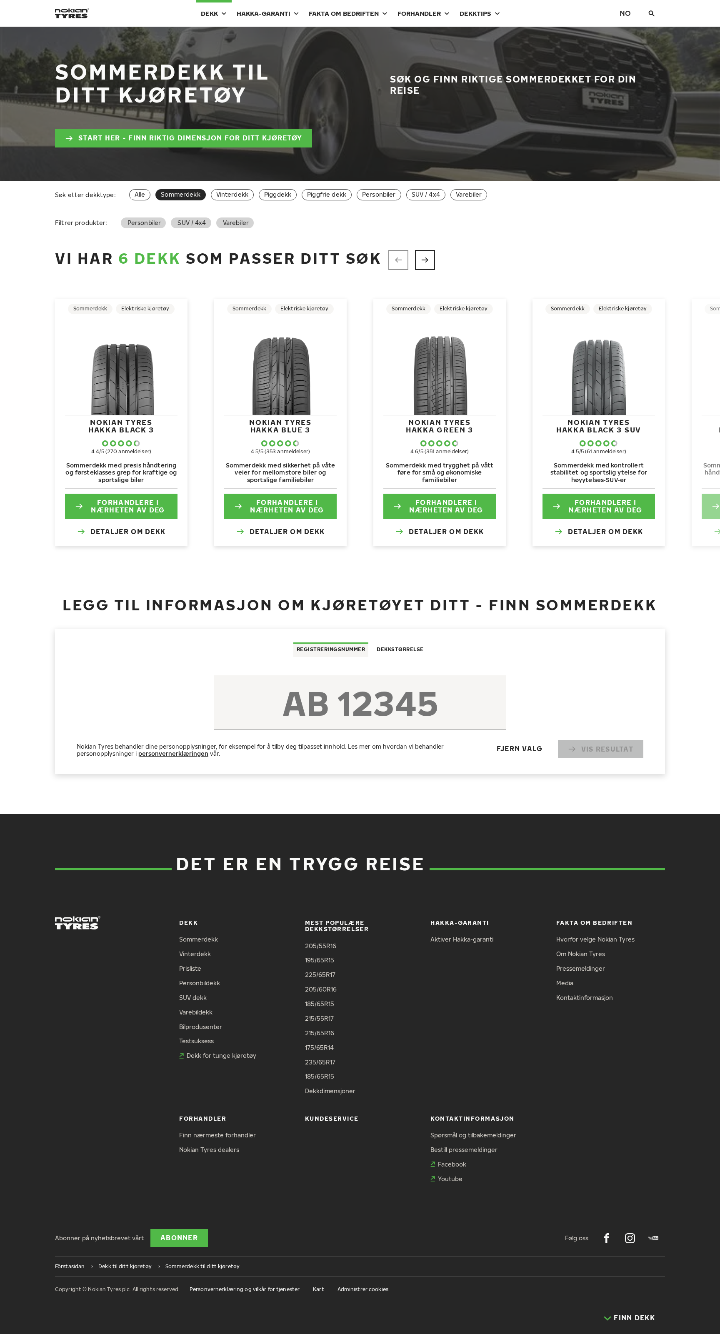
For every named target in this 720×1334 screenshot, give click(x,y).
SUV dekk (193, 997)
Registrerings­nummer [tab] (331, 649)
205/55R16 (320, 945)
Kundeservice (332, 1118)
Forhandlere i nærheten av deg (128, 506)
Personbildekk (199, 983)
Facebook (452, 1164)
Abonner (179, 1238)
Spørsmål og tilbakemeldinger (473, 1135)
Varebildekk (195, 1012)
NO (625, 13)
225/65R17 (320, 974)
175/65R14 (319, 1047)
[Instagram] (630, 1238)
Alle (140, 194)
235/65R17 (320, 1062)
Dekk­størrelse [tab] (400, 649)
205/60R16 (321, 989)
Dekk (209, 13)
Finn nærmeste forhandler (217, 1135)
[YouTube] (653, 1238)
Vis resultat (607, 749)
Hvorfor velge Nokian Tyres (595, 939)
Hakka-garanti (263, 13)
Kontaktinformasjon (584, 997)
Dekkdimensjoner (330, 1090)
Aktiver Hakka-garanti (461, 939)
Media (564, 983)
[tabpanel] (360, 715)
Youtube (450, 1178)
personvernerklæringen (173, 753)
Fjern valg (520, 748)
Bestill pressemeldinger (464, 1149)
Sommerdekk (198, 939)
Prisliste (190, 968)
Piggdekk (277, 194)
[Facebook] (606, 1238)
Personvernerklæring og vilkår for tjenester (245, 1289)
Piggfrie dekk (326, 194)
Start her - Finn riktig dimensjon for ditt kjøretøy (190, 138)
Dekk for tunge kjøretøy (221, 1055)
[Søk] (651, 13)
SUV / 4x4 (426, 194)
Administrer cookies (363, 1289)
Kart (318, 1289)
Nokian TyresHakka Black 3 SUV (598, 426)
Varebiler (469, 194)
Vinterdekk (232, 194)
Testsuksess (196, 1040)
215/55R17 (319, 1018)
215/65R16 (319, 1033)
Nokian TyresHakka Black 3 (121, 426)
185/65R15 (319, 1003)
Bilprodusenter (200, 1026)
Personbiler (379, 194)
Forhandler (419, 13)
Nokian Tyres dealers (209, 1149)
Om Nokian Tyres (580, 953)
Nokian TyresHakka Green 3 (439, 426)
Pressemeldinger (580, 968)
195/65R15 (319, 960)
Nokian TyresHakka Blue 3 (280, 426)
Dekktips (475, 13)
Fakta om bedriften (344, 13)
